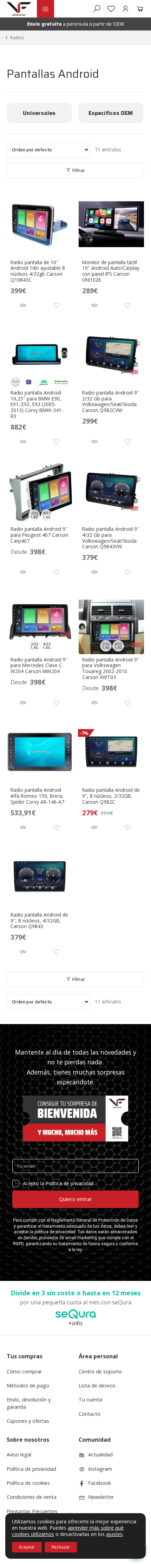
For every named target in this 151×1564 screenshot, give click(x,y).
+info (75, 1323)
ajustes (114, 1534)
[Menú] (45, 9)
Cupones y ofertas (28, 1421)
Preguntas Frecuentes (32, 1511)
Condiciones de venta (32, 1497)
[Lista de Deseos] (111, 8)
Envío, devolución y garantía (29, 1403)
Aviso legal (19, 1454)
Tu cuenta (90, 1399)
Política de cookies (28, 1483)
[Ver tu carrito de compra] (138, 8)
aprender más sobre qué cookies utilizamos (68, 1530)
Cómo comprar (24, 1371)
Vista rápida (23, 305)
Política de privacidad (31, 1469)
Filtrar (78, 170)
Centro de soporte (100, 1371)
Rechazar (61, 1547)
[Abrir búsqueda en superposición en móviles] (97, 8)
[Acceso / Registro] (125, 8)
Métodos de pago (28, 1385)
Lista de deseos (97, 1385)
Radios (17, 38)
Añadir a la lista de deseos (56, 305)
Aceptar (27, 1547)
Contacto (89, 1414)
